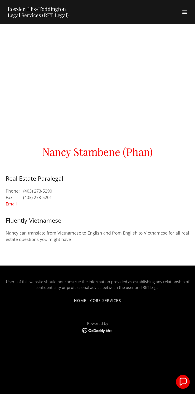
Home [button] (80, 300)
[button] (184, 12)
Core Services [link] (105, 300)
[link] (38, 15)
